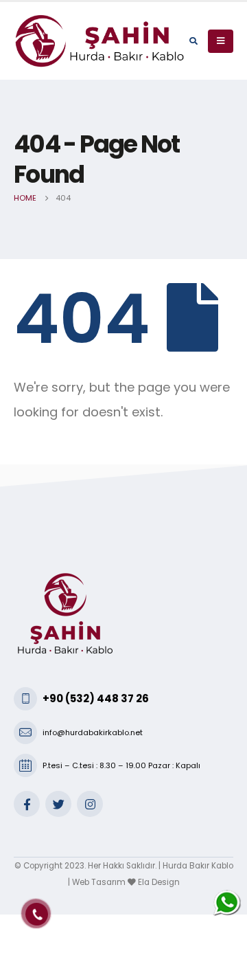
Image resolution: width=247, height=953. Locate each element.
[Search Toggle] (193, 41)
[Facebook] (27, 804)
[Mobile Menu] (220, 41)
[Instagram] (90, 804)
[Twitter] (58, 804)
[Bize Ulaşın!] (227, 902)
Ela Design (159, 882)
